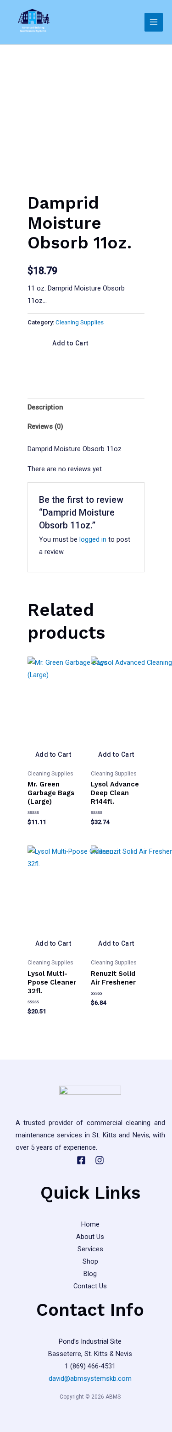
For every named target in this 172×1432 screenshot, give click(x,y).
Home (90, 1224)
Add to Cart (71, 343)
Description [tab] (45, 407)
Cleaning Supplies (79, 322)
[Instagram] (99, 1160)
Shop (90, 1261)
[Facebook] (81, 1160)
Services (90, 1249)
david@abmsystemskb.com (90, 1378)
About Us (90, 1237)
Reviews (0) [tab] (45, 426)
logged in (92, 539)
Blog (90, 1274)
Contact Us (90, 1286)
